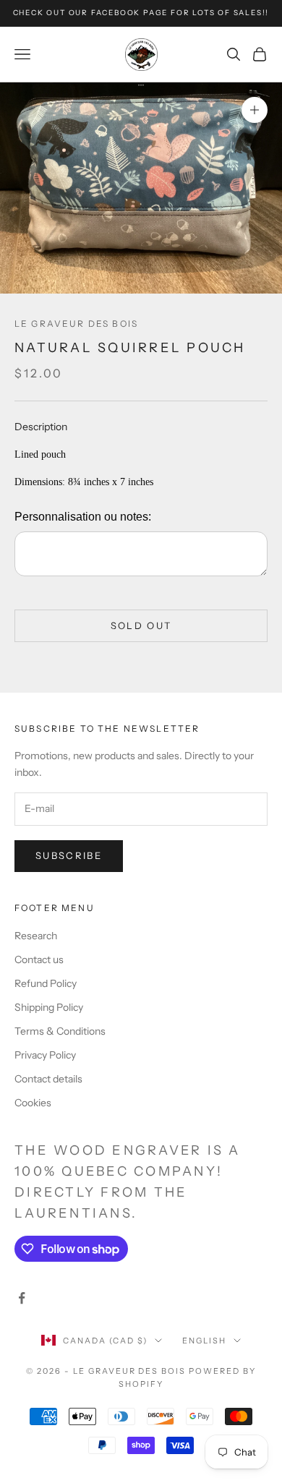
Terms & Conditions (60, 1031)
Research (35, 935)
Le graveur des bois (76, 323)
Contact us (39, 959)
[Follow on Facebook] (21, 1298)
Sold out (141, 625)
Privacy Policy (45, 1054)
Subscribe (68, 855)
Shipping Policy (48, 1007)
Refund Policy (45, 983)
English (204, 1340)
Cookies (32, 1102)
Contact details (48, 1078)
